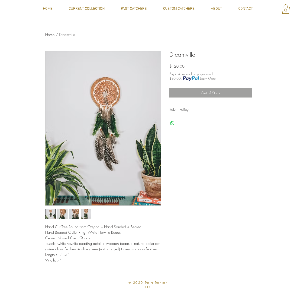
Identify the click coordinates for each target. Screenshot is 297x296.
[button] (286, 9)
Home (50, 34)
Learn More (208, 78)
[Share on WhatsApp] (172, 123)
